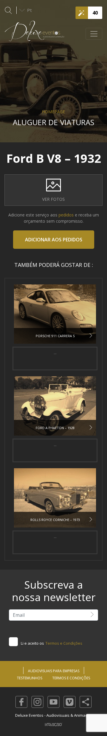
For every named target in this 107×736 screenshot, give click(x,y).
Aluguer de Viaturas (53, 122)
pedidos (66, 215)
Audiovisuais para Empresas (53, 670)
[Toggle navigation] (94, 34)
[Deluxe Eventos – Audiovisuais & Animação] (34, 34)
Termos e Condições (63, 643)
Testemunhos (29, 678)
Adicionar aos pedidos (53, 239)
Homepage (53, 111)
